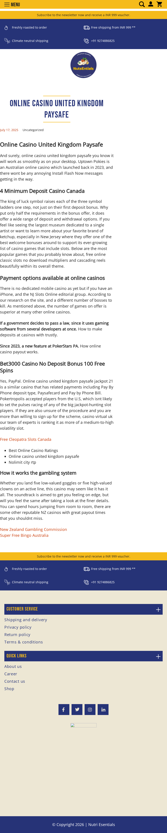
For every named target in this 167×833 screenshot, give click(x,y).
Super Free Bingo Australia (24, 535)
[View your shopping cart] (159, 4)
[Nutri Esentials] (83, 63)
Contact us (14, 681)
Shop (9, 688)
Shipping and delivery (25, 619)
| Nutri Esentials (100, 824)
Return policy (17, 634)
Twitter (77, 709)
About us (13, 666)
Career (10, 673)
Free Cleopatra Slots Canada (25, 439)
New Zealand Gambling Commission (33, 529)
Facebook (63, 709)
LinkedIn (103, 709)
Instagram (90, 709)
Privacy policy (18, 627)
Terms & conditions (23, 642)
